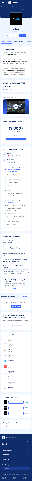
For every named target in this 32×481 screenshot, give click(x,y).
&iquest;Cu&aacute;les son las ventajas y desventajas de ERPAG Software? (13, 272)
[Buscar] (29, 2)
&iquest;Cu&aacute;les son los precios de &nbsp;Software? (14, 241)
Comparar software (12, 36)
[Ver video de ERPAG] (16, 106)
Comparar (19, 402)
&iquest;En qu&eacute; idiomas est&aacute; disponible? (14, 266)
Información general (6, 41)
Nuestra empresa (7, 450)
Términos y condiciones (4, 478)
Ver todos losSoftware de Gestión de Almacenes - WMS (13, 326)
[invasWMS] (26, 402)
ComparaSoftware (5, 7)
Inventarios (6, 426)
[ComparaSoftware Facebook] (10, 444)
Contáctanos (5, 459)
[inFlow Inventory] (26, 413)
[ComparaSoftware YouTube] (6, 444)
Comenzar (16, 139)
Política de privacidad (15, 478)
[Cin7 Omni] (26, 407)
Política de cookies (25, 478)
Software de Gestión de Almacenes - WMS (11, 9)
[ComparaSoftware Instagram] (13, 444)
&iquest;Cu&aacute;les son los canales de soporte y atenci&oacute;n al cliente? (14, 254)
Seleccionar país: (6, 465)
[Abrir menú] (2, 2)
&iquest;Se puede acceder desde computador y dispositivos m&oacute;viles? (15, 260)
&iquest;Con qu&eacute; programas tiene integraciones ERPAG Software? (14, 248)
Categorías (14, 7)
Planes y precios (18, 41)
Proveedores (5, 454)
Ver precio (22, 36)
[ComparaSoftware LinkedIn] (3, 444)
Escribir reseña (23, 31)
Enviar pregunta (17, 288)
